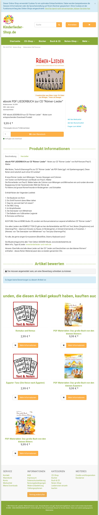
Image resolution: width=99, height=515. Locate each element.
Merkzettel (7, 483)
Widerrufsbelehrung (35, 486)
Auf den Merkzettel (74, 119)
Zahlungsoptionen (34, 488)
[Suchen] (59, 24)
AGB (29, 475)
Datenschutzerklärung (36, 480)
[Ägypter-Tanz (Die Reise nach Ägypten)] (25, 366)
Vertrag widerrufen (37, 495)
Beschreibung (10, 156)
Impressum (32, 478)
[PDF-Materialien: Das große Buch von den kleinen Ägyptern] (73, 366)
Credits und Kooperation (85, 475)
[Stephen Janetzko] (81, 109)
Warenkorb (7, 478)
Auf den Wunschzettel (76, 123)
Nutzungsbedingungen (36, 483)
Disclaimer (80, 478)
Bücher (42, 41)
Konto (5, 480)
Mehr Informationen (28, 345)
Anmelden (72, 25)
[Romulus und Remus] (25, 314)
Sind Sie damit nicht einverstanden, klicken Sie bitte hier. (67, 9)
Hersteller (25, 156)
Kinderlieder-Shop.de (13, 29)
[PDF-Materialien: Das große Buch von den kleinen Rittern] (25, 422)
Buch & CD (55, 41)
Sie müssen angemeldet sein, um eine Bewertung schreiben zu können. (39, 271)
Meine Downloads (10, 486)
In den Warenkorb (38, 134)
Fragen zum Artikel (74, 126)
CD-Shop (29, 41)
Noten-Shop (70, 41)
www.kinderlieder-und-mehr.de (38, 244)
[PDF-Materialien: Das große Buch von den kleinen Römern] (73, 314)
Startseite (15, 41)
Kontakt (6, 475)
